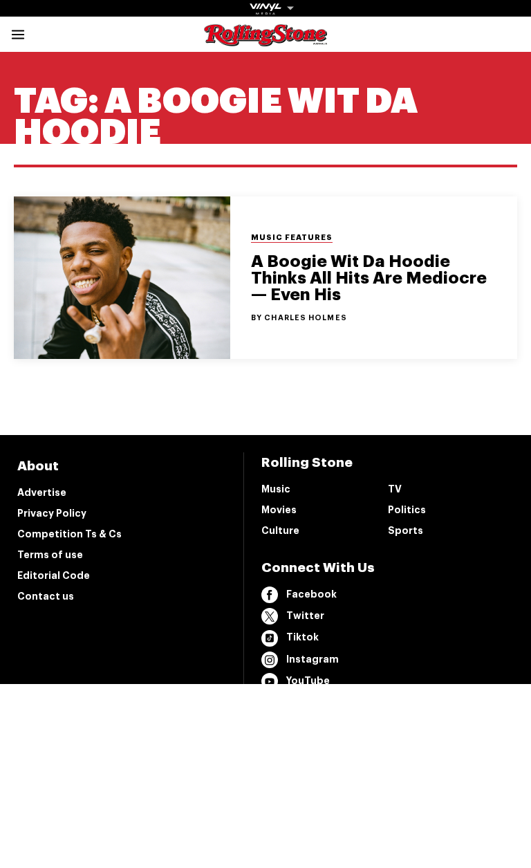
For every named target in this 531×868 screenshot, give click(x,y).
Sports (405, 530)
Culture (280, 530)
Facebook (311, 594)
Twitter (305, 615)
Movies (279, 510)
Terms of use (50, 555)
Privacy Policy (51, 513)
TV (395, 489)
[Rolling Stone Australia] (265, 40)
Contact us (45, 596)
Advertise (41, 492)
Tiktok (302, 637)
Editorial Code (53, 575)
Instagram (312, 659)
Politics (407, 510)
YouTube (308, 680)
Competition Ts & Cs (69, 534)
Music (275, 489)
